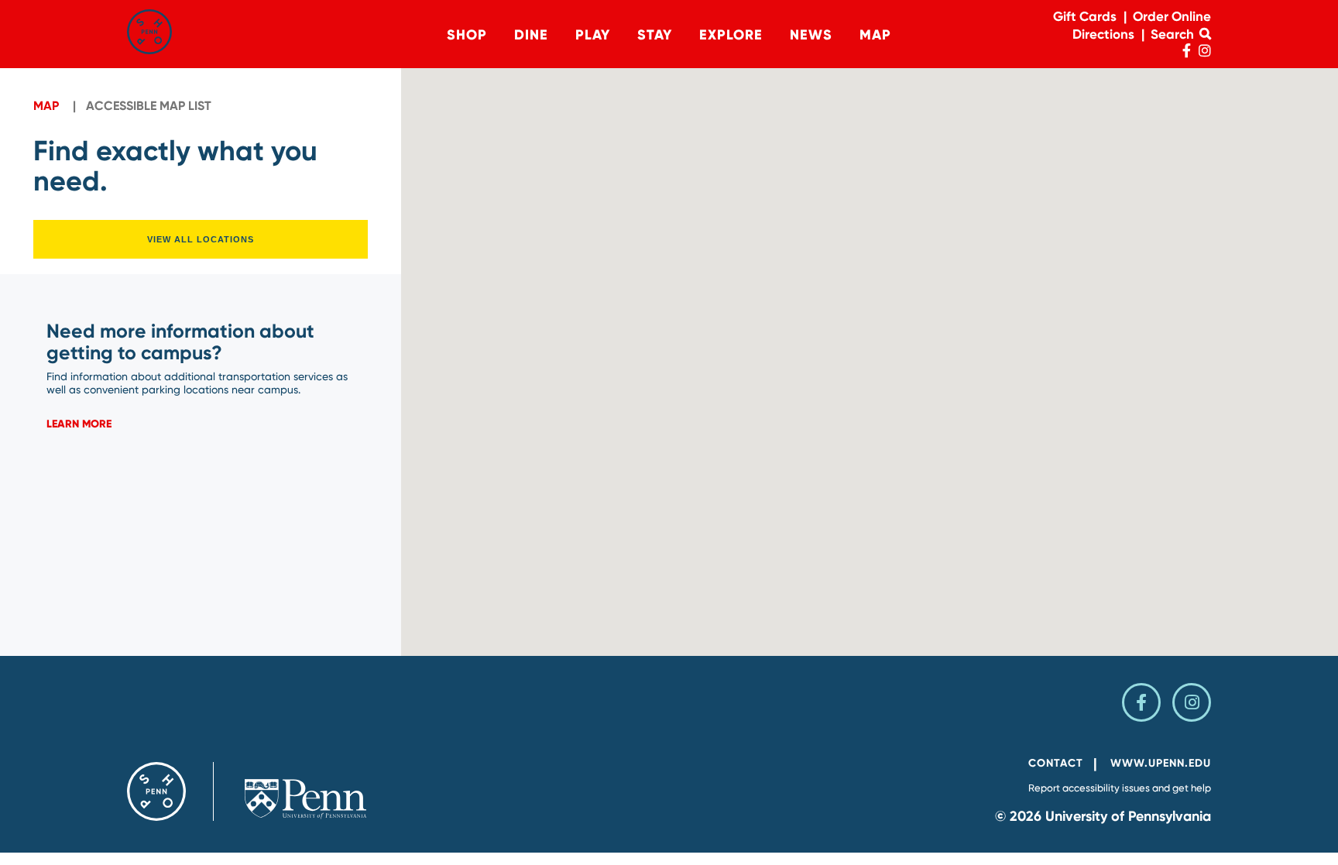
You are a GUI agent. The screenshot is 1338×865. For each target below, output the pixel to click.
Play (592, 34)
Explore (731, 34)
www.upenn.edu (1160, 763)
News (811, 34)
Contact (1055, 763)
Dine (531, 34)
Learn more (79, 424)
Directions (1103, 34)
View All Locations (200, 239)
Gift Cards (1085, 16)
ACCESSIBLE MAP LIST (148, 105)
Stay (654, 34)
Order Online (1172, 16)
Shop (467, 34)
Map (875, 34)
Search (1174, 34)
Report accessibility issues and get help (1119, 788)
